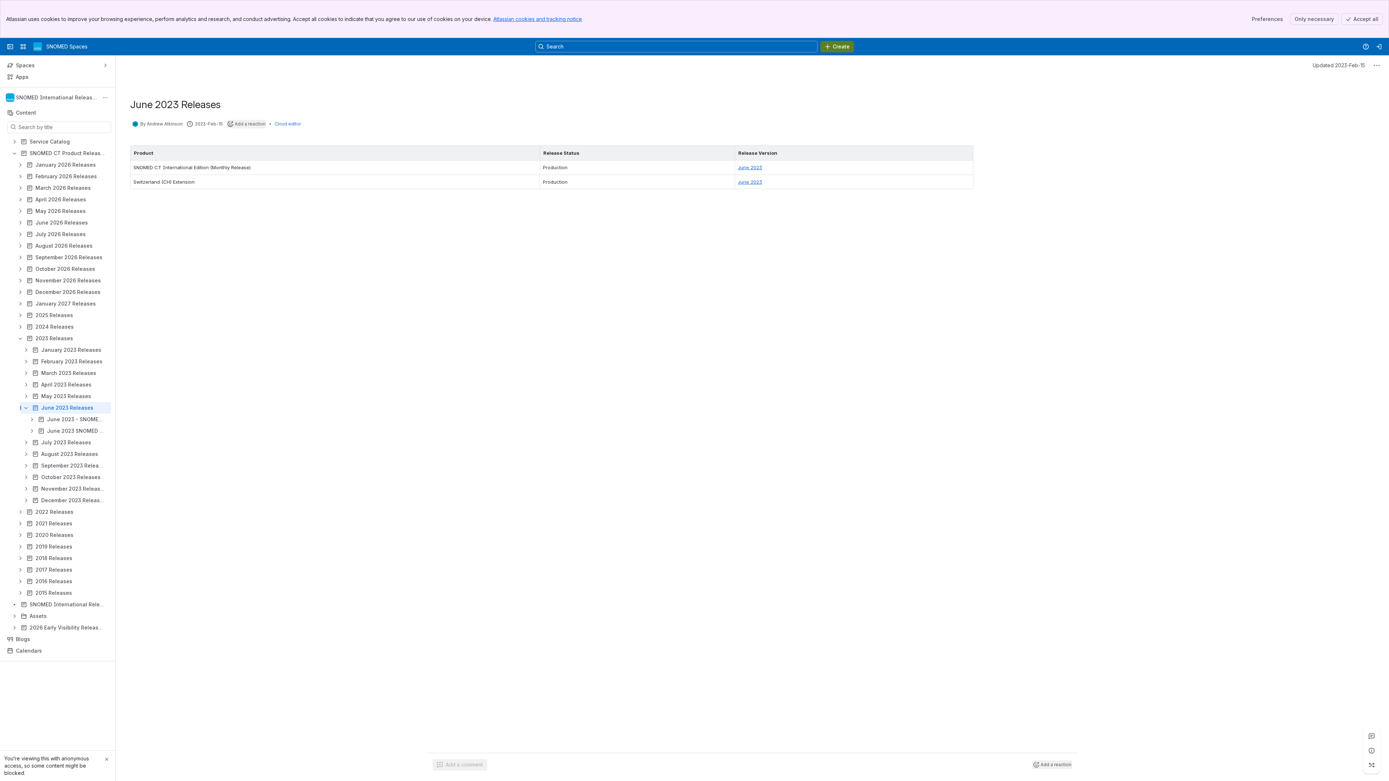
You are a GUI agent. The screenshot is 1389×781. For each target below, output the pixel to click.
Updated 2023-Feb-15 (1339, 65)
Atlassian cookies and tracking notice (537, 19)
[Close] (106, 759)
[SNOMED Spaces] (37, 46)
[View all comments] (1371, 736)
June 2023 (750, 167)
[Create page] (1371, 765)
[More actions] (105, 97)
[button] (532, 153)
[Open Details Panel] (1371, 750)
